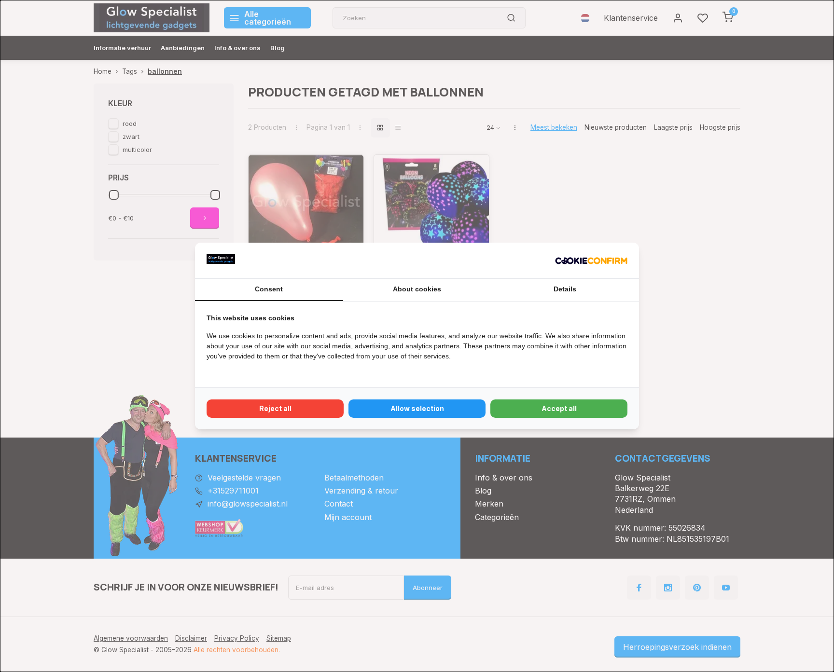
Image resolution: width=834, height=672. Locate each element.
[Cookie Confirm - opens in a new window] (591, 260)
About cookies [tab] (417, 289)
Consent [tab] (269, 289)
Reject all (275, 408)
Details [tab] (565, 289)
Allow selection (417, 408)
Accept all (559, 408)
